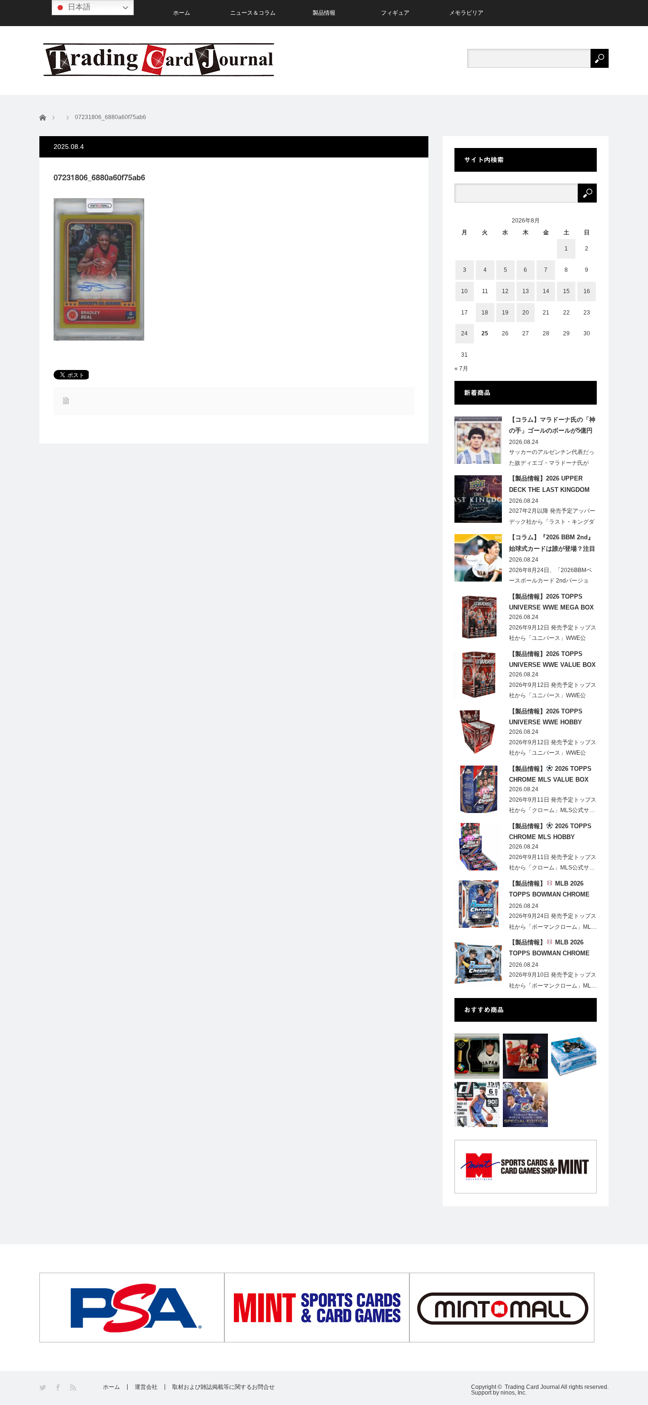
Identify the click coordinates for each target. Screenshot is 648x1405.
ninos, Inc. (513, 1392)
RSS (74, 1388)
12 (505, 291)
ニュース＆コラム (253, 12)
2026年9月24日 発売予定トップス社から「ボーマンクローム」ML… (553, 921)
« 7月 (461, 368)
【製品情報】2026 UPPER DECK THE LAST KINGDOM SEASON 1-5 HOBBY (549, 486)
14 (546, 291)
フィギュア (395, 12)
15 (566, 291)
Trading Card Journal (532, 1387)
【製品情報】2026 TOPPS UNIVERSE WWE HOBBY (546, 717)
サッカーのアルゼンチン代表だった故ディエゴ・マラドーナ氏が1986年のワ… (551, 463)
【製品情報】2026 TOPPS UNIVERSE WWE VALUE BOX (552, 659)
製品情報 (324, 12)
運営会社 (146, 1387)
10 (464, 291)
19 (505, 312)
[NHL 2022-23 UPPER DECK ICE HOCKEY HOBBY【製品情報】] (573, 1056)
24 (464, 333)
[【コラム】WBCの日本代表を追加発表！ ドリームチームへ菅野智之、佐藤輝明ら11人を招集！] (477, 1056)
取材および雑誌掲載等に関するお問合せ (223, 1387)
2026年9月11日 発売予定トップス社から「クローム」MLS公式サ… (552, 805)
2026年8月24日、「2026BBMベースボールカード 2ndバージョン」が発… (550, 581)
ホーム (181, 12)
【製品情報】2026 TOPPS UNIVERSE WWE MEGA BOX (551, 602)
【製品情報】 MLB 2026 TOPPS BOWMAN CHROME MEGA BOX (549, 891)
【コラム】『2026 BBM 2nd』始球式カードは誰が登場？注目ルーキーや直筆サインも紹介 (552, 544)
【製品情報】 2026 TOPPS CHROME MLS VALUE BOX (550, 774)
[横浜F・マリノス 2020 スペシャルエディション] (525, 1104)
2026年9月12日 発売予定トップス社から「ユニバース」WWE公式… (552, 638)
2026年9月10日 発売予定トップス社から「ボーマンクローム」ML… (553, 980)
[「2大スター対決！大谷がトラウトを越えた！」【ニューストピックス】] (525, 1056)
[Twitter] (43, 1388)
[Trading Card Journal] (158, 59)
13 (525, 291)
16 (586, 291)
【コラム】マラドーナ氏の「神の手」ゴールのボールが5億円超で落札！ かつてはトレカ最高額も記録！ (552, 427)
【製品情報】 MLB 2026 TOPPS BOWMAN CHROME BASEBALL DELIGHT (549, 950)
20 (525, 312)
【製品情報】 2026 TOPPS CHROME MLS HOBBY (550, 832)
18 (484, 312)
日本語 (78, 7)
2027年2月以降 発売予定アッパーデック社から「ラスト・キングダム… (552, 522)
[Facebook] (59, 1388)
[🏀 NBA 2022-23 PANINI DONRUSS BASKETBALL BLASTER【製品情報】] (477, 1104)
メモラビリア (466, 12)
